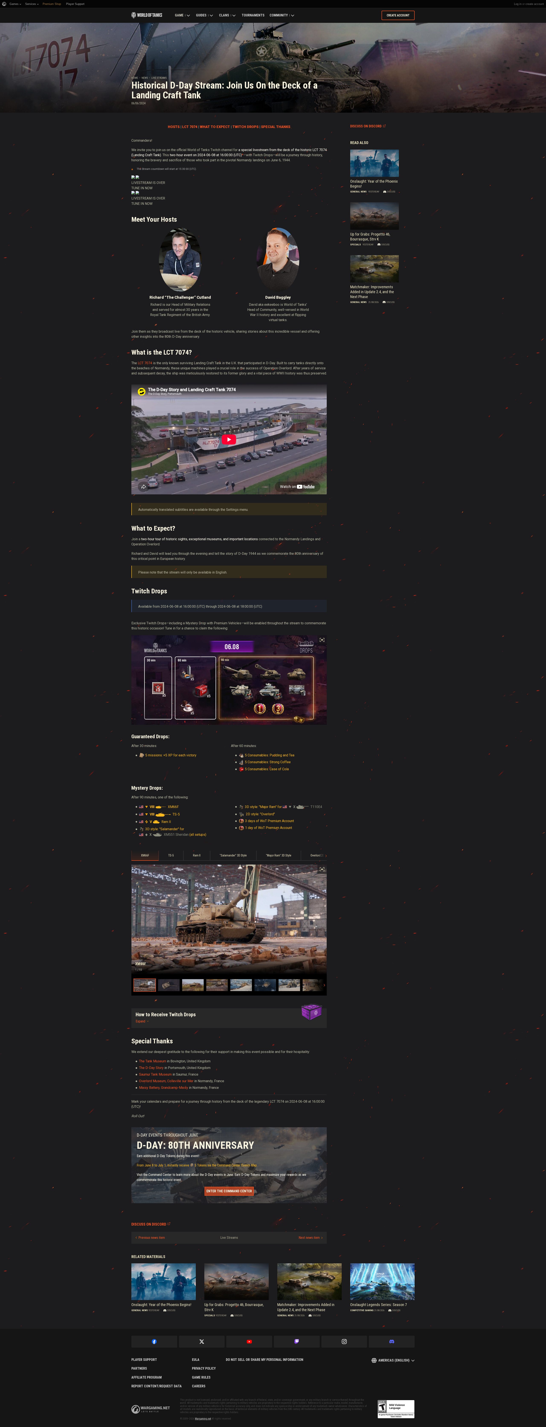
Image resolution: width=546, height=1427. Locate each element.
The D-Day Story (151, 1068)
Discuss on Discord (366, 126)
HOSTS (174, 127)
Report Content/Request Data (156, 1386)
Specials (355, 244)
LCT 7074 (189, 127)
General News (358, 191)
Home (134, 77)
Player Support (144, 1360)
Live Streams (159, 77)
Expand (140, 1021)
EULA (195, 1360)
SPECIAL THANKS (275, 127)
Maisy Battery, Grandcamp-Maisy (163, 1088)
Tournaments (253, 15)
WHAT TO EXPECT (215, 127)
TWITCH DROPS (245, 127)
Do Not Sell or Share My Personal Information (264, 1360)
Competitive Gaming (361, 1310)
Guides (201, 15)
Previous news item (151, 1238)
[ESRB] (396, 1409)
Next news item (309, 1238)
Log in (517, 4)
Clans (224, 15)
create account (535, 4)
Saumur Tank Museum (155, 1074)
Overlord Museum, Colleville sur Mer (166, 1081)
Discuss (391, 191)
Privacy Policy (204, 1368)
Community (279, 15)
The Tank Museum (152, 1061)
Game (179, 15)
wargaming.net (150, 1409)
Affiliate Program (146, 1377)
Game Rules (201, 1377)
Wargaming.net (203, 1418)
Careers (198, 1386)
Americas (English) (394, 1360)
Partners (139, 1368)
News (145, 77)
